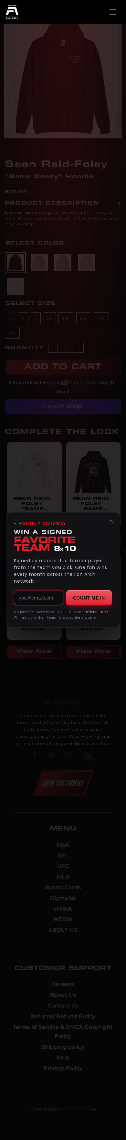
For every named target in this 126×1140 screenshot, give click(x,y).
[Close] (111, 521)
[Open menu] (112, 12)
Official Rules (96, 612)
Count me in (89, 598)
